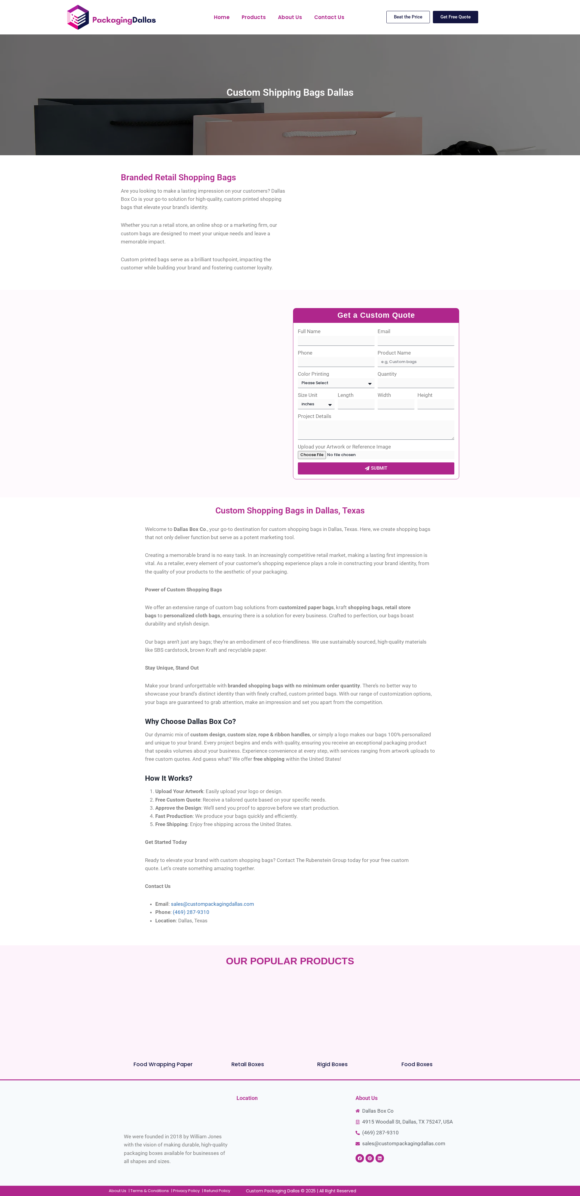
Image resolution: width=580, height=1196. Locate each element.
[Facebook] (360, 1158)
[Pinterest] (370, 1158)
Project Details (314, 416)
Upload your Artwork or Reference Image (344, 447)
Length (345, 395)
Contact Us (329, 17)
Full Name (309, 331)
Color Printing (313, 374)
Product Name (394, 353)
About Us (290, 17)
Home (222, 17)
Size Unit (307, 395)
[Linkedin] (379, 1158)
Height (425, 395)
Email (384, 331)
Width (384, 395)
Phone (305, 353)
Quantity (387, 374)
